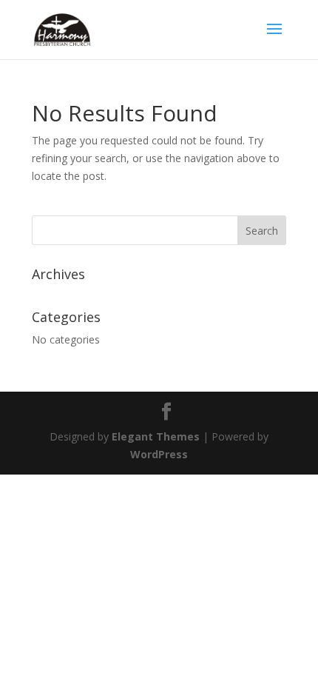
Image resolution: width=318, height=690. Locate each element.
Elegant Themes (156, 436)
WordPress (159, 454)
